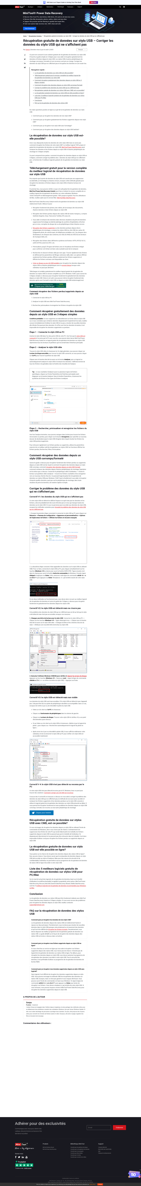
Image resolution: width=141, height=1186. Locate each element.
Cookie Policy (92, 1184)
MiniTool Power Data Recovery (71, 147)
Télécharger (60, 7)
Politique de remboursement (104, 1153)
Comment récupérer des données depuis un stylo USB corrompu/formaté (58, 85)
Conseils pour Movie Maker (76, 1153)
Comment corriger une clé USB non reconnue (58, 793)
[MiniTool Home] (20, 7)
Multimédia (50, 7)
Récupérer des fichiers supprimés (44, 228)
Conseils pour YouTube (75, 1155)
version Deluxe (66, 265)
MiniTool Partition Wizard (48, 1147)
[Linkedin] (23, 1157)
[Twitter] (19, 1157)
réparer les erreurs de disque (77, 676)
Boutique (30, 7)
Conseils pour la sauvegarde (76, 1151)
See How (93, 2)
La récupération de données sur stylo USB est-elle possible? (54, 73)
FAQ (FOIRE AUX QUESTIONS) (104, 1149)
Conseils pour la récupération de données (79, 1149)
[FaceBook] (15, 1157)
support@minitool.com (37, 905)
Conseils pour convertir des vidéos (78, 1157)
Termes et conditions (74, 1178)
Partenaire (70, 7)
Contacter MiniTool (102, 1147)
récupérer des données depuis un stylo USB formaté (63, 467)
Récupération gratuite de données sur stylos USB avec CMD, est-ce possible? (60, 90)
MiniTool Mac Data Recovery (66, 198)
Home (25, 36)
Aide (99, 1151)
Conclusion (38, 100)
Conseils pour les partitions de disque (79, 1147)
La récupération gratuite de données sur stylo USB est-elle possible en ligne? (59, 93)
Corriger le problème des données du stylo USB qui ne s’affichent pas (57, 88)
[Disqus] (55, 1044)
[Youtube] (26, 1157)
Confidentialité (65, 1178)
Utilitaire (39, 7)
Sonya (28, 49)
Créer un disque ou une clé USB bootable (46, 263)
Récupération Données (35, 36)
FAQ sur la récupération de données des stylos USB (51, 103)
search (120, 7)
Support (80, 7)
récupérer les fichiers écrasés (58, 929)
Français (80, 49)
